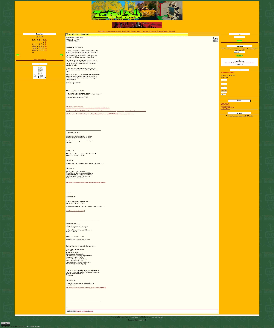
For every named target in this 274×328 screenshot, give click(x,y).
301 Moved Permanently (227, 72)
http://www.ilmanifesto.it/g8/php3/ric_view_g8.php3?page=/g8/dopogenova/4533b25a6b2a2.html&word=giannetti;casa (99, 113)
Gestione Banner (225, 109)
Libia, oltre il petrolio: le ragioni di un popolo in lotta (239, 62)
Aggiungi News (225, 103)
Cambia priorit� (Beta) (227, 107)
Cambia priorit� (225, 106)
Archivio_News (111, 31)
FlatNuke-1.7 (134, 317)
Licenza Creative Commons (32, 326)
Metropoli (145, 31)
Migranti (139, 31)
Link (128, 31)
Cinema (133, 31)
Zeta (153, 317)
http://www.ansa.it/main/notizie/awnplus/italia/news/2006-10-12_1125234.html (87, 108)
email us (141, 320)
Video (123, 31)
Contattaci (172, 31)
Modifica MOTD (225, 104)
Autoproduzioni (162, 31)
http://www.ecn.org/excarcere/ (74, 106)
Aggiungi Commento (82, 311)
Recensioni (153, 31)
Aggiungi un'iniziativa (39, 59)
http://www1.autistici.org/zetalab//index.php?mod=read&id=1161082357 (86, 182)
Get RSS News (159, 317)
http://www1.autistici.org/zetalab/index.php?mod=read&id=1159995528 (86, 287)
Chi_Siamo (102, 31)
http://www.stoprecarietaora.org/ (75, 211)
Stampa (91, 311)
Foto (118, 31)
